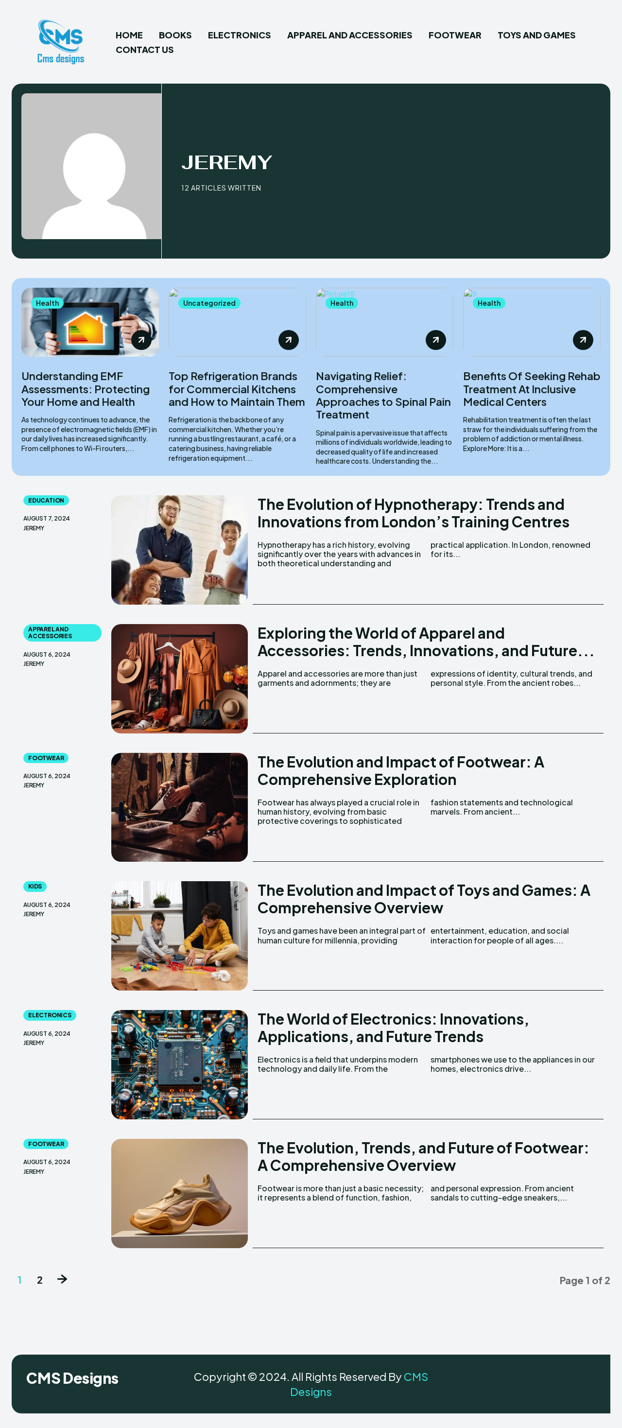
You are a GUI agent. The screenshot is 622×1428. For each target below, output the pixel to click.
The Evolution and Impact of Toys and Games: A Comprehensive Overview (424, 899)
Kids (35, 886)
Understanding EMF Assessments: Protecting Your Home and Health (85, 388)
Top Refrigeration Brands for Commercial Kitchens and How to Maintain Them (237, 388)
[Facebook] (537, 1381)
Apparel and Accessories (50, 633)
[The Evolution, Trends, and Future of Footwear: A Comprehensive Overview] (179, 1193)
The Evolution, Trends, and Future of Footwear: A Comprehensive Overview (423, 1156)
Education (46, 500)
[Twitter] (586, 1381)
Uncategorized (209, 302)
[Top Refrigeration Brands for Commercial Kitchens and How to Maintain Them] (237, 322)
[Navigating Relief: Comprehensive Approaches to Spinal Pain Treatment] (384, 322)
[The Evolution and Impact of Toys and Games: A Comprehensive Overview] (179, 936)
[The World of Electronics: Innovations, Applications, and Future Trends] (179, 1064)
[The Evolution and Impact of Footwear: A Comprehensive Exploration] (179, 807)
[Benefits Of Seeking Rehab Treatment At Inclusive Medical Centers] (532, 322)
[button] (598, 42)
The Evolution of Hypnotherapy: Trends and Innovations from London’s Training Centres (414, 513)
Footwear (46, 758)
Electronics (49, 1015)
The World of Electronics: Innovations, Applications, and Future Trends (393, 1027)
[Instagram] (561, 1381)
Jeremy (33, 528)
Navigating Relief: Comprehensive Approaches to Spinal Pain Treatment (383, 395)
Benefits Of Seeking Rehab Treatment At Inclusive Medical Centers (532, 388)
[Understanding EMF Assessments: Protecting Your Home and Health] (90, 322)
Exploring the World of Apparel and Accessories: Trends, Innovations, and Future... (426, 642)
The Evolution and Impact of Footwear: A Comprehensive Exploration (401, 770)
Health (47, 302)
